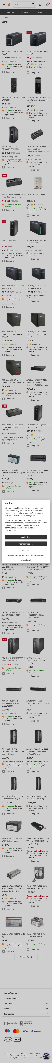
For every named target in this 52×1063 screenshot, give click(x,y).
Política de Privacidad (35, 555)
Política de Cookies (16, 555)
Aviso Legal (26, 560)
